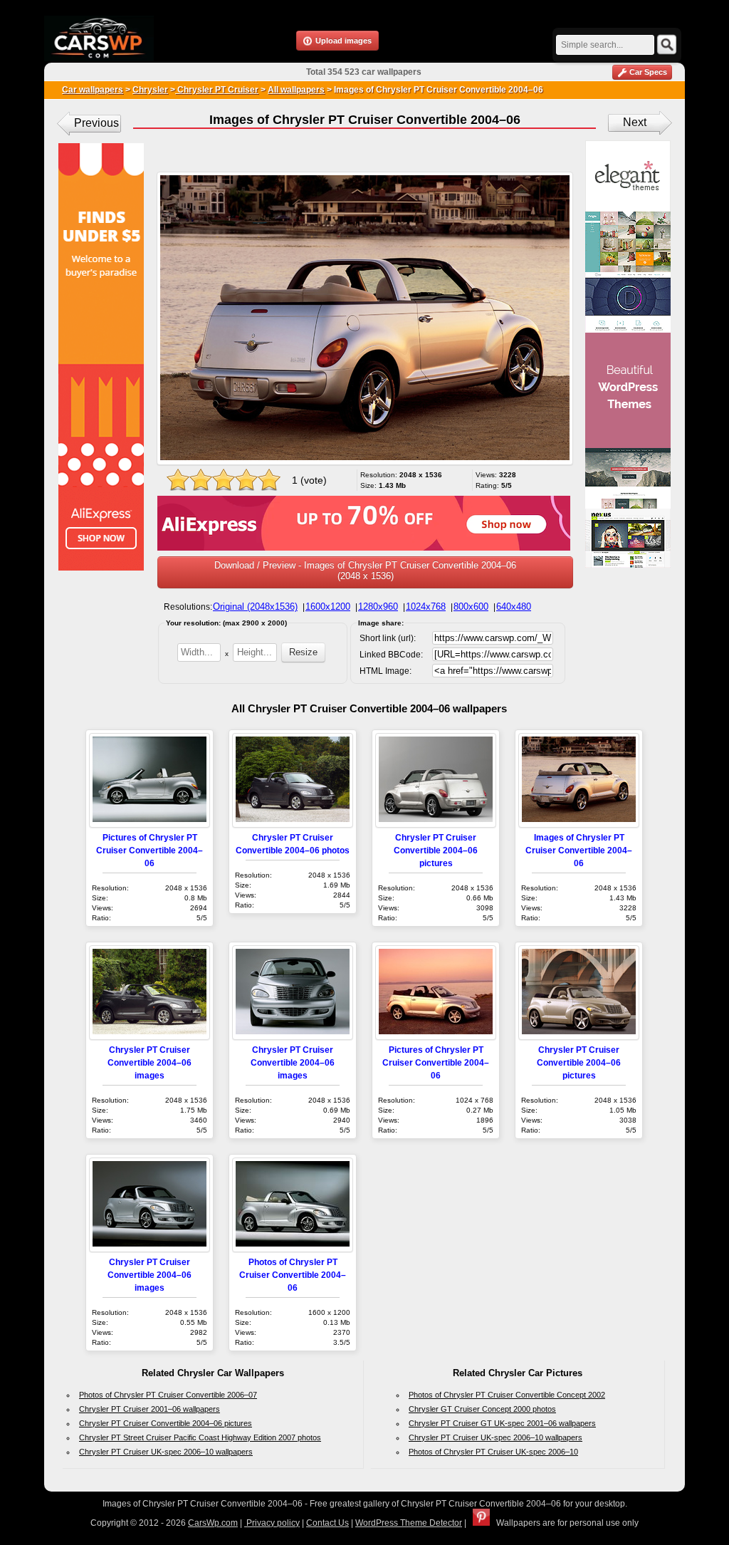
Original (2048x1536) (255, 606)
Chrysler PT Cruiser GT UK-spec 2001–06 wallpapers (502, 1423)
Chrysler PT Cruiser (216, 90)
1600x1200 (327, 606)
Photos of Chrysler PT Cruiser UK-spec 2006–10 (493, 1451)
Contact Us (327, 1523)
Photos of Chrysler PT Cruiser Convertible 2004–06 (292, 1274)
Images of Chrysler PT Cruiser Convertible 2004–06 (578, 850)
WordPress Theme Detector (408, 1523)
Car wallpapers (92, 90)
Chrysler (150, 90)
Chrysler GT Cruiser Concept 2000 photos (482, 1409)
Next (634, 122)
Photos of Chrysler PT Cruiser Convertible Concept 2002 (507, 1394)
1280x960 (378, 606)
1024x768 (426, 606)
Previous (96, 123)
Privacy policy (272, 1523)
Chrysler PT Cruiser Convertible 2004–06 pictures (436, 850)
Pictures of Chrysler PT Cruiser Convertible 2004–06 (149, 850)
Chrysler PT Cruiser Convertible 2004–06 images (149, 1062)
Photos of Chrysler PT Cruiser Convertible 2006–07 (168, 1394)
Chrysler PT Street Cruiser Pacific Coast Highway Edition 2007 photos (200, 1437)
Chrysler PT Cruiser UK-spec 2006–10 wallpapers (166, 1451)
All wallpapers (296, 90)
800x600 (470, 606)
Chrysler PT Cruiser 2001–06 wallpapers (149, 1409)
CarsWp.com (213, 1523)
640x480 (513, 606)
